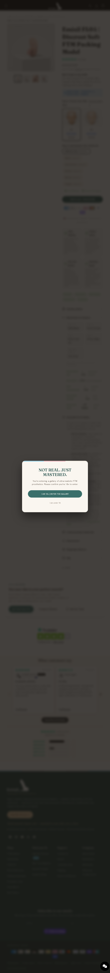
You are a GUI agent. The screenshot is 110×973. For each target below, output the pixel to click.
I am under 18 (55, 503)
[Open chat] (104, 966)
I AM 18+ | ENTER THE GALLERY (55, 494)
